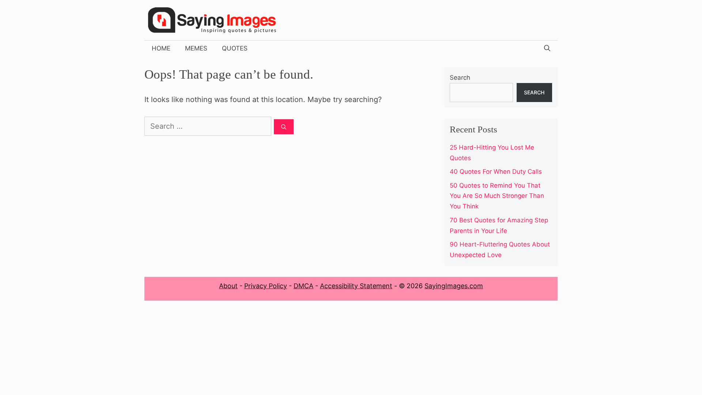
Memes (196, 48)
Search (460, 77)
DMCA (303, 286)
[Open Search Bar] (547, 48)
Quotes (235, 48)
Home (161, 48)
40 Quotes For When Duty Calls (496, 171)
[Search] (283, 127)
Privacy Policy (265, 286)
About (228, 286)
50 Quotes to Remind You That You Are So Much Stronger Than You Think (497, 196)
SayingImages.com (453, 286)
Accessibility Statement (356, 286)
